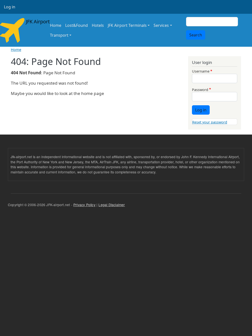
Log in (9, 7)
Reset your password (209, 122)
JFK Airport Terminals (127, 25)
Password (200, 89)
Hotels (98, 25)
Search (195, 35)
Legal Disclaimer (111, 204)
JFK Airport (34, 21)
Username (200, 71)
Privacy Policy (84, 204)
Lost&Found (76, 25)
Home (55, 25)
